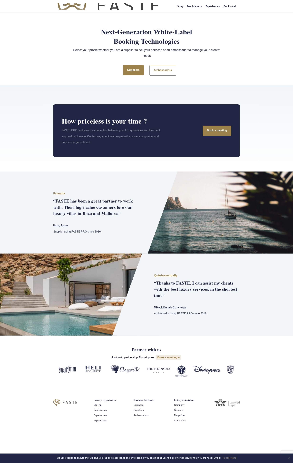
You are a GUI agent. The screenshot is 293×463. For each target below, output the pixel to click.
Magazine (179, 415)
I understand (229, 457)
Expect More (100, 420)
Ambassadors (163, 70)
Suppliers (133, 69)
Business (138, 405)
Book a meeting (217, 130)
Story (180, 6)
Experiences (213, 6)
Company (179, 405)
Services (178, 410)
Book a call (229, 6)
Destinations (194, 6)
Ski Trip (98, 405)
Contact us (180, 420)
